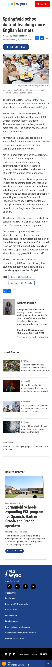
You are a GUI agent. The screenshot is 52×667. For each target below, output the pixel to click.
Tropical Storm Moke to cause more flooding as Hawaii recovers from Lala (35, 429)
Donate (43, 4)
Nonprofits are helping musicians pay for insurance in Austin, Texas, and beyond (34, 388)
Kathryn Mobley (20, 35)
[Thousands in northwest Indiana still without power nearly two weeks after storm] (11, 365)
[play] (4, 663)
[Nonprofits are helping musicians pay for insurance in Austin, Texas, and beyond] (11, 386)
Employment (10, 598)
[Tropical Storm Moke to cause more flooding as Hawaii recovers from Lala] (11, 427)
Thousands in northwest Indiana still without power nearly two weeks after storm (35, 367)
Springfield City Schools (21, 283)
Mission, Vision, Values (14, 639)
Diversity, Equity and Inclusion (17, 627)
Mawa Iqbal (9, 532)
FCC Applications (12, 621)
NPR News (25, 361)
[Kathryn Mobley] (9, 307)
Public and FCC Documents (16, 604)
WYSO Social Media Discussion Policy (20, 633)
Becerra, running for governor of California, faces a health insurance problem (34, 408)
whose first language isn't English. (31, 107)
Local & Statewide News (21, 277)
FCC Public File (11, 616)
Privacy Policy (11, 610)
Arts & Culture (8, 443)
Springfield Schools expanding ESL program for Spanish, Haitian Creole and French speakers (24, 516)
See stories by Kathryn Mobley (32, 337)
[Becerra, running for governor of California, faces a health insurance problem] (11, 406)
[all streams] (48, 663)
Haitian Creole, (41, 141)
